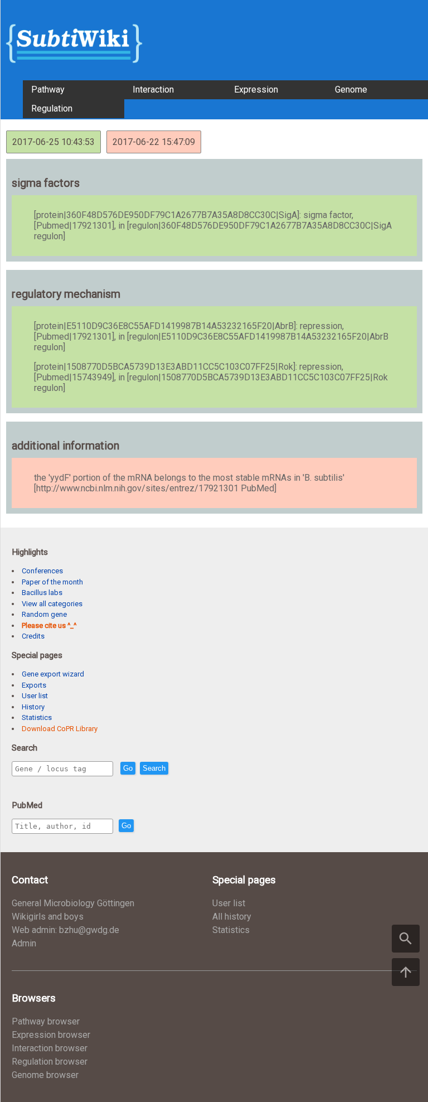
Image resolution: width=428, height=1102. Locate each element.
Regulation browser (49, 1061)
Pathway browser (46, 1021)
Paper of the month (52, 582)
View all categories (52, 604)
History (33, 707)
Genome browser (45, 1075)
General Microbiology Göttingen (73, 903)
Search (154, 768)
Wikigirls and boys (48, 916)
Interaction (153, 89)
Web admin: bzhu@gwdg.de (65, 930)
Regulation (51, 108)
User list (35, 696)
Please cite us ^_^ (49, 625)
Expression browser (51, 1035)
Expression (256, 89)
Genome (351, 89)
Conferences (42, 571)
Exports (34, 685)
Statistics (37, 717)
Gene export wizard (53, 674)
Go (128, 768)
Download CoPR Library (60, 728)
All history (231, 916)
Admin (24, 943)
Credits (33, 636)
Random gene (44, 614)
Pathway (48, 89)
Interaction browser (49, 1048)
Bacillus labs (42, 592)
